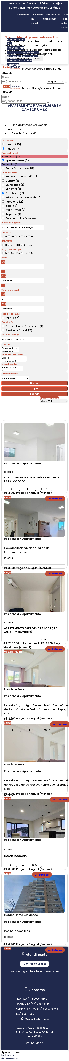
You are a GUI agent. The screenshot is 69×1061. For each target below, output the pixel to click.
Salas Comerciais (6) (19, 168)
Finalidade (7, 140)
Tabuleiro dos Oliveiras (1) (23, 218)
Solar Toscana (15, 856)
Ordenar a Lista (9, 373)
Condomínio (8, 322)
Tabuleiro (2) (14, 202)
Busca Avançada (49, 398)
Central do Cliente (35, 964)
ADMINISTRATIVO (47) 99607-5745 (37, 1008)
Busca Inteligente (11, 222)
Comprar (9, 651)
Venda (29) (13, 144)
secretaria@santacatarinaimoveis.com (34, 971)
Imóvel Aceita (9, 364)
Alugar (7, 497)
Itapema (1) (13, 214)
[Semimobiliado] (10, 348)
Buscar (34, 383)
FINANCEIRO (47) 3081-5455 (33, 1003)
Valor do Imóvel (10, 290)
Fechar (34, 394)
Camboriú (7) (14, 193)
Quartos (6, 232)
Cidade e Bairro (9, 172)
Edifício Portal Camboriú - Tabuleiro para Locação (31, 479)
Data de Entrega (10, 334)
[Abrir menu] (1, 34)
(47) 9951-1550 (25, 1014)
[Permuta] (12, 371)
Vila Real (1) (13, 189)
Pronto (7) (12, 318)
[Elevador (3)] (14, 361)
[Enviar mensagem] (66, 82)
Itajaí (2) (11, 206)
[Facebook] (35, 984)
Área (4, 257)
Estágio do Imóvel (11, 313)
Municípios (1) (14, 185)
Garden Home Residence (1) (24, 326)
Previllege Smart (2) (18, 330)
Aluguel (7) (13, 149)
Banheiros (6, 241)
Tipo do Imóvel (9, 153)
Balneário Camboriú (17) (22, 176)
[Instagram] (35, 979)
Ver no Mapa (34, 1043)
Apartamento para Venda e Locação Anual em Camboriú (31, 629)
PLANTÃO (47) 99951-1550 (31, 998)
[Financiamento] (12, 367)
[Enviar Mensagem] (48, 102)
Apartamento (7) (17, 160)
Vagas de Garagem (12, 249)
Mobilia (5, 344)
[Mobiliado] (10, 352)
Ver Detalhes (55, 498)
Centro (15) (13, 181)
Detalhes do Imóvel (12, 354)
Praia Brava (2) (15, 210)
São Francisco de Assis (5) (23, 197)
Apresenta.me (11, 1052)
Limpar (34, 388)
